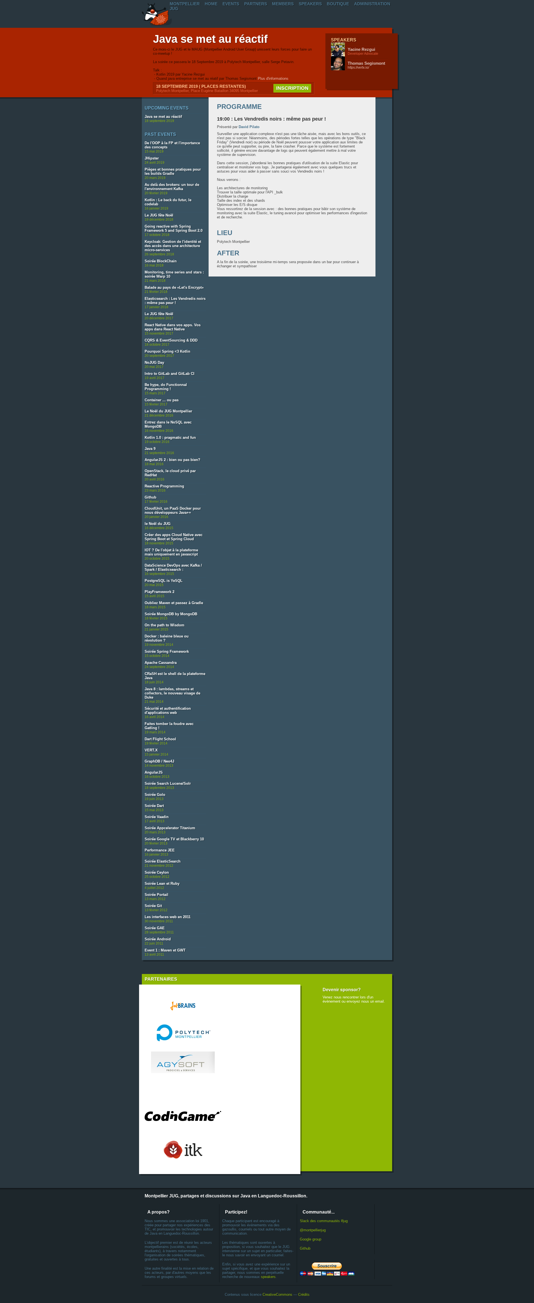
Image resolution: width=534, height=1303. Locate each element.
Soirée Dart (154, 806)
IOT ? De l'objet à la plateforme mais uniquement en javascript (171, 552)
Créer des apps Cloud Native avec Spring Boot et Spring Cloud (173, 537)
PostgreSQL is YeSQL (163, 581)
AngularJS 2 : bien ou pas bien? (172, 460)
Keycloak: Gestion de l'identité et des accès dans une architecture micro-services (173, 246)
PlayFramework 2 (159, 592)
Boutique (338, 3)
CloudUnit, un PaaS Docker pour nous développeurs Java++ (173, 510)
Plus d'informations (273, 78)
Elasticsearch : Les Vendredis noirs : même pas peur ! (175, 301)
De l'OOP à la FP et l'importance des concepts (172, 145)
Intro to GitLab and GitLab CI (169, 374)
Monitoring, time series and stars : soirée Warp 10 (174, 274)
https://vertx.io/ (358, 67)
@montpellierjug (313, 1230)
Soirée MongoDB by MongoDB (171, 614)
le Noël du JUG (157, 524)
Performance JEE (160, 850)
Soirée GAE (155, 928)
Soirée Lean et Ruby (162, 883)
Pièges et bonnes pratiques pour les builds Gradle (173, 171)
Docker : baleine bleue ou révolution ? (167, 638)
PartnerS (255, 3)
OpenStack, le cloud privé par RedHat (170, 473)
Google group (310, 1239)
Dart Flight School (160, 739)
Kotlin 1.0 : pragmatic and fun (170, 437)
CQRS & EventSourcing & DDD (171, 340)
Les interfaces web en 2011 (168, 917)
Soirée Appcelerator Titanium (170, 828)
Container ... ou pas (162, 400)
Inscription (292, 88)
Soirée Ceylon (157, 872)
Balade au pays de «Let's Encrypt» (174, 287)
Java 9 (150, 449)
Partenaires (161, 979)
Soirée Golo (155, 795)
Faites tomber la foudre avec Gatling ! (169, 726)
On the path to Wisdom (164, 625)
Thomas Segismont (366, 63)
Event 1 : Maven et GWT (165, 950)
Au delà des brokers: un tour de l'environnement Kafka (172, 187)
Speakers (310, 3)
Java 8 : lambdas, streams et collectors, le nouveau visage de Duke (172, 693)
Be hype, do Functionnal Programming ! (166, 387)
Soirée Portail (156, 895)
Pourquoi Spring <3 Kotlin (167, 351)
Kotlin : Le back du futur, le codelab (168, 202)
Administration (372, 3)
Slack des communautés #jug (324, 1221)
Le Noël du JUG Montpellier (168, 411)
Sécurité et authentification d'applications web (168, 710)
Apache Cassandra (161, 663)
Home (211, 3)
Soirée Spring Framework (167, 651)
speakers (268, 1277)
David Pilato (249, 127)
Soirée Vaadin (157, 817)
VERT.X (151, 750)
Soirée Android (158, 939)
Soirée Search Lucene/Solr (168, 783)
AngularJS (154, 772)
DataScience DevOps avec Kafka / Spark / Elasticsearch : (173, 567)
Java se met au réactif (210, 39)
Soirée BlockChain (161, 261)
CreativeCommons (277, 1294)
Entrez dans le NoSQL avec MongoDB (168, 424)
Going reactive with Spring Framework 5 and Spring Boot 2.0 (173, 228)
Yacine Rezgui (361, 49)
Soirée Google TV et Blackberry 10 (174, 839)
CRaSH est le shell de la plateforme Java (175, 676)
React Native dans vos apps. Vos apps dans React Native (173, 327)
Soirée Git (153, 906)
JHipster (152, 158)
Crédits (304, 1294)
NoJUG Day (154, 362)
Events (230, 3)
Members (283, 3)
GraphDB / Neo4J (159, 761)
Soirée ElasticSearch (163, 861)
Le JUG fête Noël (159, 215)
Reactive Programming (164, 486)
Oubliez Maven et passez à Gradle (174, 603)
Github (150, 497)
